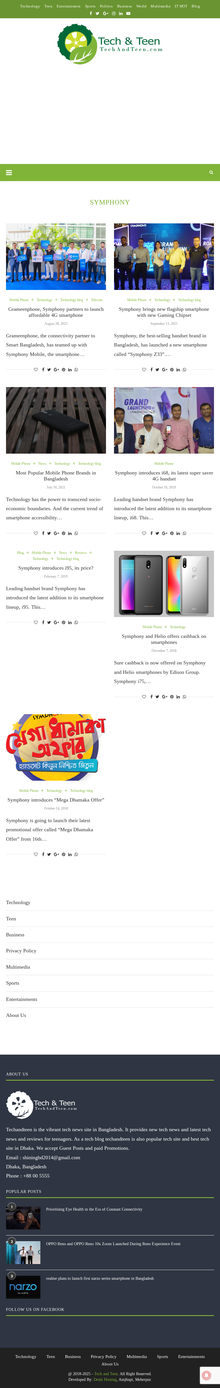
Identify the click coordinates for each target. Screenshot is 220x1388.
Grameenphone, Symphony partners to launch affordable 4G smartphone (56, 312)
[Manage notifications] (206, 1375)
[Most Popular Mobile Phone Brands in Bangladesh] (56, 420)
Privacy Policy (21, 951)
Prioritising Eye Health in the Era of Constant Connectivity (94, 1209)
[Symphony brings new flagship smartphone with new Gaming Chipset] (164, 256)
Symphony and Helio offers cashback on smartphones (164, 639)
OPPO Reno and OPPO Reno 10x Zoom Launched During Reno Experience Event (113, 1244)
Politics (106, 6)
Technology (30, 6)
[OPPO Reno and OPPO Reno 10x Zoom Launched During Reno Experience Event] (23, 1252)
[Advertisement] (110, 121)
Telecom (96, 300)
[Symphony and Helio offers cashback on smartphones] (164, 584)
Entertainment (69, 6)
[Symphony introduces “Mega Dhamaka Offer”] (56, 747)
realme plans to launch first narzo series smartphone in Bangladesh (100, 1278)
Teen (48, 6)
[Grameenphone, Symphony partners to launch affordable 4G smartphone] (56, 256)
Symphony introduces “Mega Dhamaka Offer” (55, 800)
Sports (90, 6)
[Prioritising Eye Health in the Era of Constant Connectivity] (23, 1218)
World (141, 6)
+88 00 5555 (36, 1176)
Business (124, 6)
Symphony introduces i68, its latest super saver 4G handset (164, 476)
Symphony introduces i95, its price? (55, 568)
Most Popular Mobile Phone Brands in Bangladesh (56, 476)
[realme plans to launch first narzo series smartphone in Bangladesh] (23, 1287)
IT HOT (181, 6)
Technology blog (71, 300)
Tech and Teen (106, 1374)
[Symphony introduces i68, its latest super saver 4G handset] (164, 420)
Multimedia (160, 6)
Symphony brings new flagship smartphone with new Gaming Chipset (164, 312)
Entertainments (21, 999)
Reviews (81, 553)
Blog (196, 6)
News (42, 464)
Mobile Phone (19, 300)
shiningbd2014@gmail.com (51, 1157)
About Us (16, 1015)
